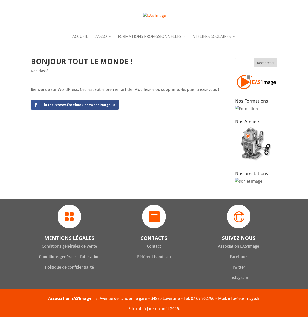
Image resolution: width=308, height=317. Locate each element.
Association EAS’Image (238, 246)
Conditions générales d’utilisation (69, 256)
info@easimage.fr (244, 298)
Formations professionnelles (149, 37)
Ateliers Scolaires (211, 37)
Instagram (238, 277)
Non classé (39, 70)
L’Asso (100, 37)
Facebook (239, 256)
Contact (154, 246)
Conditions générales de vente (69, 246)
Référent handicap (154, 256)
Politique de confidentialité (69, 267)
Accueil (80, 37)
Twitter (238, 267)
